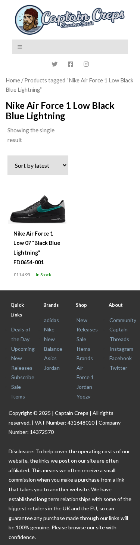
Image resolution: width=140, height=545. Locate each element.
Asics (50, 358)
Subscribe (22, 377)
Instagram (121, 349)
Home (13, 80)
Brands (85, 358)
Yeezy (83, 396)
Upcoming (23, 349)
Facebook (120, 358)
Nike (49, 329)
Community (122, 320)
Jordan (52, 368)
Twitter (118, 368)
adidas (51, 320)
